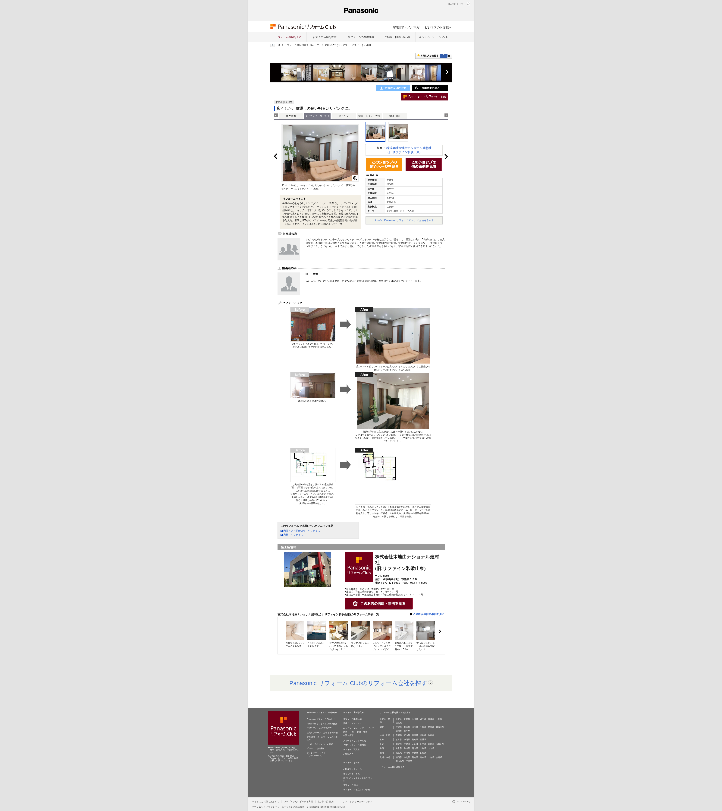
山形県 (439, 719)
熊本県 (423, 757)
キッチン (344, 116)
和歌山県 (440, 744)
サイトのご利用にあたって (265, 801)
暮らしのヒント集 (351, 773)
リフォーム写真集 (351, 749)
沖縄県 (409, 761)
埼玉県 (415, 727)
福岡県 (399, 757)
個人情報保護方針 (327, 801)
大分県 (431, 757)
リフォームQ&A (350, 785)
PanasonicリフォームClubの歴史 (322, 724)
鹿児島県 (400, 761)
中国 (382, 748)
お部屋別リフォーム (352, 769)
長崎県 (415, 757)
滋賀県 (399, 744)
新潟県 (399, 735)
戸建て (346, 723)
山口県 (431, 748)
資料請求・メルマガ (405, 27)
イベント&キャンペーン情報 (320, 744)
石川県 (415, 735)
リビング (370, 728)
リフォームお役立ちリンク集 (356, 789)
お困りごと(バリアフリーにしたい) (344, 45)
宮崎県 (439, 757)
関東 (382, 727)
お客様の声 (348, 754)
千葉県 (423, 727)
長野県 (431, 735)
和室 (365, 732)
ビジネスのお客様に (316, 748)
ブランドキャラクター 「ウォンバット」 (317, 754)
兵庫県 (423, 744)
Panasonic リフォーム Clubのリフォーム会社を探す (358, 683)
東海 (382, 739)
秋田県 (415, 719)
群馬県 (407, 727)
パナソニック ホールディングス (357, 801)
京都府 (407, 744)
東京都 (431, 727)
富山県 (407, 735)
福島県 (399, 723)
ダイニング (358, 728)
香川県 (407, 753)
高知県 (423, 753)
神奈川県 (440, 727)
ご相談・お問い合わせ (397, 37)
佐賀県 (407, 757)
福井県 (423, 735)
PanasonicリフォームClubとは (321, 719)
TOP (278, 45)
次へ (447, 72)
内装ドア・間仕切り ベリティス (301, 530)
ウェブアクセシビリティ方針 (298, 801)
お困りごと (315, 45)
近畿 (382, 744)
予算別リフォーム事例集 (354, 745)
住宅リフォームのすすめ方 (319, 728)
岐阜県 (399, 739)
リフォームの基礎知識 (361, 37)
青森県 (407, 719)
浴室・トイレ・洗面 (369, 116)
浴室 (345, 732)
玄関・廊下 (395, 116)
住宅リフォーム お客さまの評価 (322, 732)
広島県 (423, 748)
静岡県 (407, 739)
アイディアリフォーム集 (354, 740)
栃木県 (407, 731)
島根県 (407, 748)
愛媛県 (415, 753)
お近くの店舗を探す (325, 37)
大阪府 (415, 744)
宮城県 (431, 719)
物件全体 (291, 116)
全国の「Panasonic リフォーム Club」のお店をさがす (404, 220)
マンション (356, 723)
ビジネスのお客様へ (438, 27)
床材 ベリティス (293, 534)
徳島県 (399, 753)
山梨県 (399, 731)
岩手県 (423, 719)
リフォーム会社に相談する (392, 767)
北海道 (399, 719)
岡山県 (415, 748)
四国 (382, 753)
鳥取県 (399, 748)
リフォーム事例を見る (288, 37)
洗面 (359, 732)
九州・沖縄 (385, 757)
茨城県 (399, 727)
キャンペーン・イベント (433, 37)
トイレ (352, 732)
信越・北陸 (385, 735)
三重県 (423, 739)
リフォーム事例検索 (295, 45)
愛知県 (415, 739)
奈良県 (431, 744)
